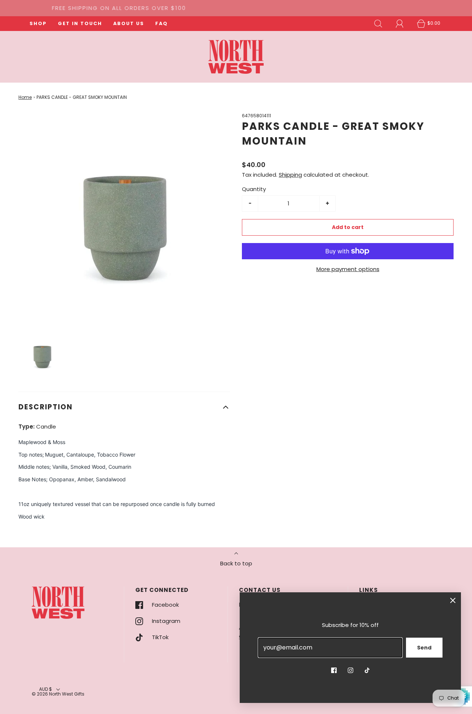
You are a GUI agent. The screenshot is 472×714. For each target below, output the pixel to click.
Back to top (236, 563)
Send (424, 647)
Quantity (254, 189)
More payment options (347, 269)
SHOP (38, 23)
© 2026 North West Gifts (58, 694)
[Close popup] (453, 600)
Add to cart (348, 227)
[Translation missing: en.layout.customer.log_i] (400, 24)
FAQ (161, 23)
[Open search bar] (378, 23)
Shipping (290, 174)
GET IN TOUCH (80, 23)
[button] (42, 355)
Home (25, 97)
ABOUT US (128, 23)
